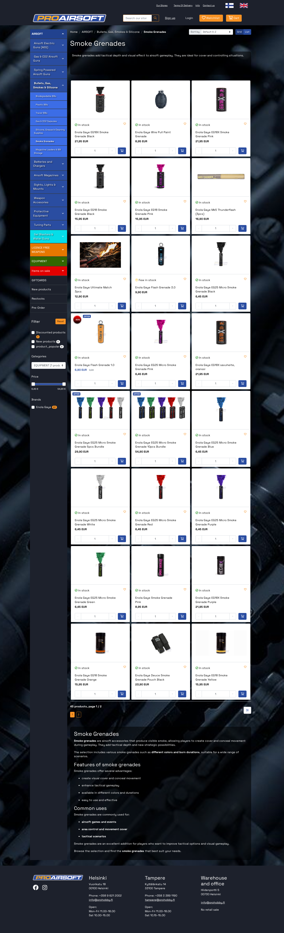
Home (74, 32)
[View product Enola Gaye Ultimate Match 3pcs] (100, 255)
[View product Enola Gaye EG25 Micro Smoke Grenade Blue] (221, 410)
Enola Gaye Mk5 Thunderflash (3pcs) (216, 212)
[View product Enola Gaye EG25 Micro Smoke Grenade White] (100, 487)
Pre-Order (38, 307)
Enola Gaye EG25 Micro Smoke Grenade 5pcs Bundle (95, 445)
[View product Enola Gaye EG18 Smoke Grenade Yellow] (221, 642)
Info (198, 5)
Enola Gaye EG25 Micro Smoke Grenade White (95, 522)
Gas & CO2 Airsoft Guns (45, 59)
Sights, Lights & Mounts (44, 187)
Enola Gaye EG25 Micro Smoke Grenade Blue (216, 445)
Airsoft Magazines (46, 175)
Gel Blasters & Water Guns (43, 236)
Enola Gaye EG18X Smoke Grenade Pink (212, 134)
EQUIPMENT (39, 261)
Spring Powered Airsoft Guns (44, 72)
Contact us (209, 5)
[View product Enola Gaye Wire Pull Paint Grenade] (160, 99)
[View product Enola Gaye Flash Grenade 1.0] (100, 332)
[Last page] (247, 710)
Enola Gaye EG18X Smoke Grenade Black (92, 134)
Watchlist (213, 18)
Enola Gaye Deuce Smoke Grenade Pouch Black (152, 677)
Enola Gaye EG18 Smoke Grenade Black (91, 212)
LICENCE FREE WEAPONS (41, 250)
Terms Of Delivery (183, 5)
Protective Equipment (41, 213)
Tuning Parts (42, 225)
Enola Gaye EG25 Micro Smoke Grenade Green (95, 600)
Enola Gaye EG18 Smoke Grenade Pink (151, 212)
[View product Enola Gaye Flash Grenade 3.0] (160, 255)
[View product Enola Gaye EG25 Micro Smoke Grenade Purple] (221, 487)
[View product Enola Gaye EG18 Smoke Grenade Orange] (100, 642)
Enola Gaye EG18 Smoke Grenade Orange (91, 677)
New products (41, 289)
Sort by (195, 31)
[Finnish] (229, 5)
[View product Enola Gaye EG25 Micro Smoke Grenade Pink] (160, 332)
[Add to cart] (122, 150)
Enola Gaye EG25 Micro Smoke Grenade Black (216, 289)
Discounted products (50, 334)
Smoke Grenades (44, 141)
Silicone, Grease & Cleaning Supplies (49, 131)
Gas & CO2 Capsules (45, 121)
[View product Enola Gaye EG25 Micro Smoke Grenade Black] (221, 255)
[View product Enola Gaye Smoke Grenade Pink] (160, 565)
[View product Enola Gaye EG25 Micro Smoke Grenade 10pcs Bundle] (160, 410)
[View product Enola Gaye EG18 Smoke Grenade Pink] (160, 177)
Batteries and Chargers (42, 164)
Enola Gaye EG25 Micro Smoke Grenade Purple (216, 522)
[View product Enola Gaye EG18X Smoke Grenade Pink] (221, 99)
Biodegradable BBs (45, 96)
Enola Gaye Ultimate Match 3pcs (93, 289)
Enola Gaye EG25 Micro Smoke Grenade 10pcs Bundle (155, 445)
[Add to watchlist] (125, 124)
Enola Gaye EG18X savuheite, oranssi (215, 367)
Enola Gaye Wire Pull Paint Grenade (153, 134)
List (247, 31)
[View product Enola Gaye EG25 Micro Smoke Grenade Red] (160, 487)
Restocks (38, 298)
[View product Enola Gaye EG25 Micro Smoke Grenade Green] (100, 565)
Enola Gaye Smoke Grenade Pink (153, 600)
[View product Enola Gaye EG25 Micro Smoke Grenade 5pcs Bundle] (100, 410)
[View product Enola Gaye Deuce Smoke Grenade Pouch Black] (160, 642)
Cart (236, 18)
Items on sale (41, 271)
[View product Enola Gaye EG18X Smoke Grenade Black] (100, 99)
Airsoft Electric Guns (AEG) (44, 45)
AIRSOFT (37, 34)
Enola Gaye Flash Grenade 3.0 (155, 287)
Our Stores (162, 5)
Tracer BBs (40, 113)
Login (189, 18)
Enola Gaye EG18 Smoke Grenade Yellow (212, 677)
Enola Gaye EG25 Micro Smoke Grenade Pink (155, 367)
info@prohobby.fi (101, 900)
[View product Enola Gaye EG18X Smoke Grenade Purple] (221, 565)
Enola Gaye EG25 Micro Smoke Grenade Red (155, 522)
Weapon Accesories (40, 200)
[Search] (155, 18)
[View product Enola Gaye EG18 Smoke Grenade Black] (100, 177)
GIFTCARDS (39, 280)
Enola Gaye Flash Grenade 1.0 (94, 365)
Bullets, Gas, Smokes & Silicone (45, 85)
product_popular (49, 346)
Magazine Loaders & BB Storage (47, 151)
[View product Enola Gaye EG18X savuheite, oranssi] (221, 332)
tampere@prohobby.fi (160, 900)
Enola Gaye (46, 407)
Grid (239, 31)
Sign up (170, 18)
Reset (60, 321)
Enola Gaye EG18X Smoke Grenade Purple (212, 600)
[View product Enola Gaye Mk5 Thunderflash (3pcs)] (221, 177)
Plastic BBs (41, 104)
